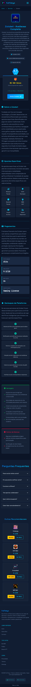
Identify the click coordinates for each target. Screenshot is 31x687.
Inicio (3, 628)
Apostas (10, 8)
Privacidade (5, 658)
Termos (4, 661)
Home (3, 8)
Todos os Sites (15, 685)
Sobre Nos (4, 631)
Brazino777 (4, 649)
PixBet (3, 646)
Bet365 (4, 643)
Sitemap (4, 664)
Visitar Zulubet (14, 96)
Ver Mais (19, 537)
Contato (4, 634)
